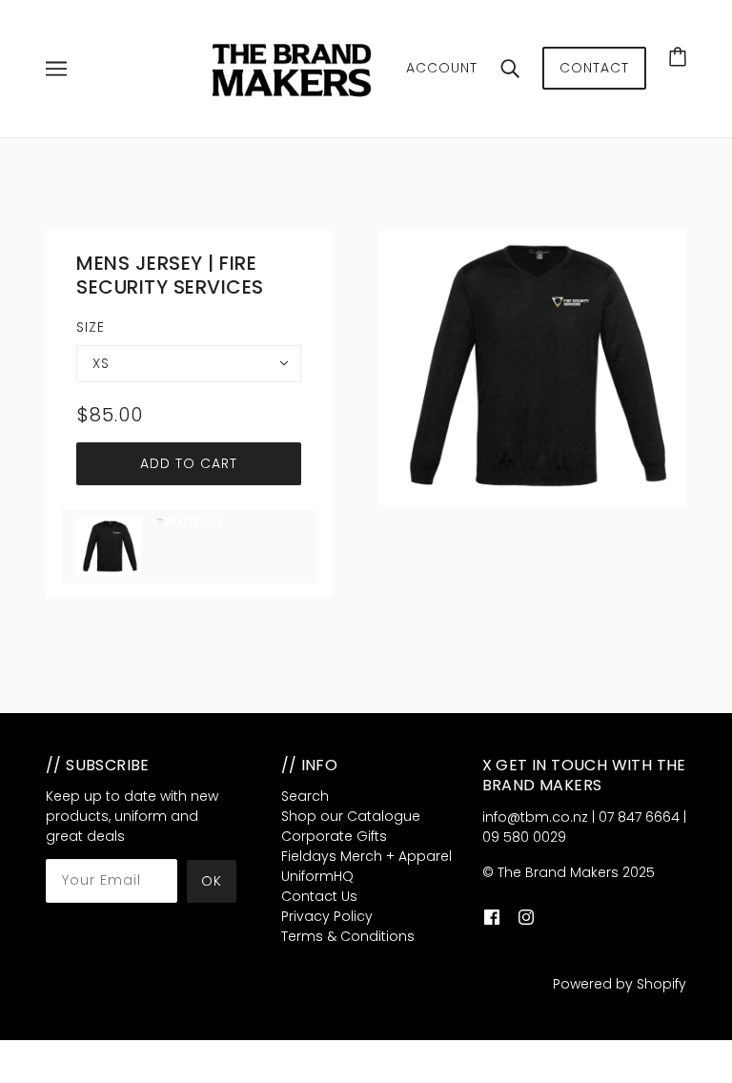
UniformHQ (317, 876)
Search (305, 796)
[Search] (510, 68)
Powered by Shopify (619, 983)
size (90, 327)
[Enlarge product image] (531, 368)
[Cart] (677, 56)
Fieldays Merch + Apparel (366, 856)
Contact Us (319, 896)
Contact (594, 67)
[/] (294, 67)
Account (442, 67)
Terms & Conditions (348, 936)
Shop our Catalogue (350, 816)
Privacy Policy (327, 916)
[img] (492, 917)
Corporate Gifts (334, 836)
